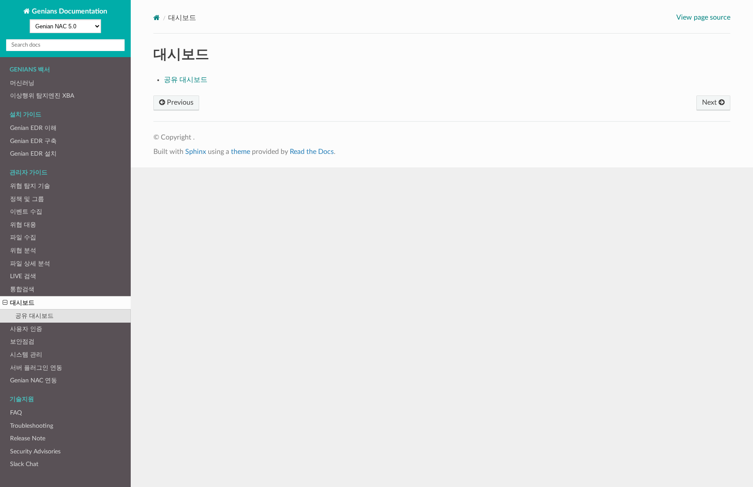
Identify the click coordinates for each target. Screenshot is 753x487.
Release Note (27, 438)
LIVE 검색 (23, 276)
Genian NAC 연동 (33, 380)
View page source (703, 17)
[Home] (156, 17)
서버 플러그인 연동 (36, 367)
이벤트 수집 (26, 211)
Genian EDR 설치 (33, 153)
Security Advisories (35, 451)
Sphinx (195, 151)
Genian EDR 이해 (33, 128)
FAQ (16, 412)
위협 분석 (23, 250)
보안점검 (22, 341)
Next (710, 102)
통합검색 (22, 289)
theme (240, 151)
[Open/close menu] (5, 303)
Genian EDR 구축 (33, 141)
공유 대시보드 (34, 316)
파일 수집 (23, 237)
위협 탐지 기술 (30, 186)
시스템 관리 (26, 354)
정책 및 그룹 (27, 199)
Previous (179, 102)
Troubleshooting (31, 425)
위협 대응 (23, 224)
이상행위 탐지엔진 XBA (42, 95)
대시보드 (22, 303)
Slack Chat (24, 464)
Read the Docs (312, 151)
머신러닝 (22, 83)
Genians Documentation (68, 11)
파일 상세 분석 (30, 263)
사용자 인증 (26, 329)
